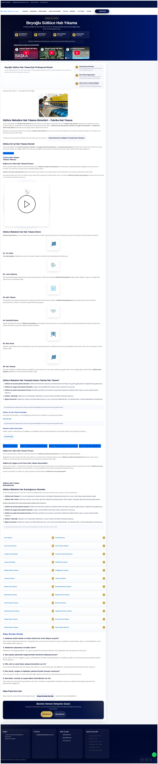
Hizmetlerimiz (42, 11)
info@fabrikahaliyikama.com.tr (21, 2)
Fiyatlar (65, 11)
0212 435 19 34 (34, 2)
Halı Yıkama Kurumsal (63, 446)
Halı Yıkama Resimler (33, 446)
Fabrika (6, 157)
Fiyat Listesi (10, 446)
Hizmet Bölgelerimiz (55, 11)
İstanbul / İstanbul (6, 2)
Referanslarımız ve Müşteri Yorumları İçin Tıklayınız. (67, 138)
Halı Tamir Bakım (90, 446)
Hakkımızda (33, 11)
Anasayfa (25, 11)
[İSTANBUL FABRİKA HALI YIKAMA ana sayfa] (10, 11)
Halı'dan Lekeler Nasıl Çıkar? (13, 428)
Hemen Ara (102, 11)
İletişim (89, 11)
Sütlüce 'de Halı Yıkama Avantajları (15, 412)
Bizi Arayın (8, 153)
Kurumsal (72, 11)
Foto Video (81, 11)
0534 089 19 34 (44, 2)
